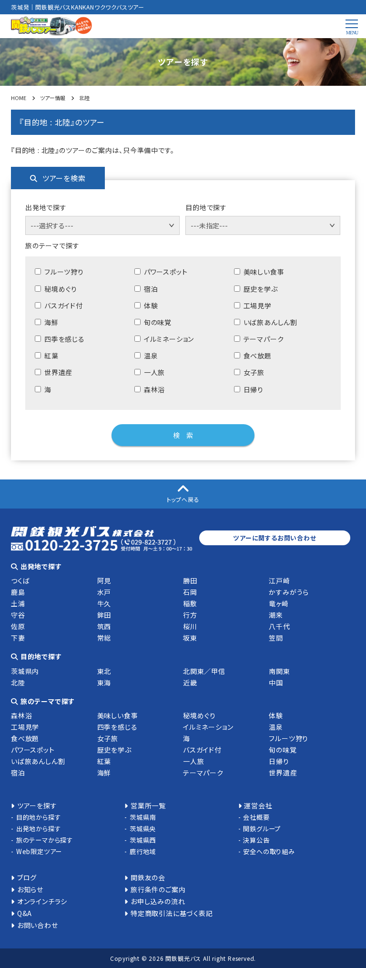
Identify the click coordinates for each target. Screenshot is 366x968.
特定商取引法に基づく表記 (172, 913)
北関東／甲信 (204, 671)
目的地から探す (38, 817)
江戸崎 (279, 580)
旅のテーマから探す (44, 840)
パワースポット (33, 749)
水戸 (104, 592)
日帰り (279, 761)
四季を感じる (117, 727)
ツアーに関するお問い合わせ (274, 537)
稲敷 (190, 603)
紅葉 (104, 761)
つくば (20, 580)
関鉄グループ (262, 828)
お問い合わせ (37, 925)
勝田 (190, 580)
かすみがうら (289, 592)
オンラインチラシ (42, 901)
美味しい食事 (117, 715)
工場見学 (25, 727)
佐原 (18, 626)
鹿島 (18, 592)
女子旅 (107, 738)
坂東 (190, 637)
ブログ (27, 877)
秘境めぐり (199, 715)
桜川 (190, 626)
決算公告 (256, 840)
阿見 (104, 580)
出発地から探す (38, 828)
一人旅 (193, 761)
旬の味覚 (282, 749)
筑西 (104, 626)
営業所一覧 (148, 805)
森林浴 (21, 715)
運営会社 (258, 805)
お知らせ (30, 889)
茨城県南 (143, 817)
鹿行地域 (143, 851)
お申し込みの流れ (158, 901)
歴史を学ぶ (114, 749)
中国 (276, 682)
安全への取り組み (269, 851)
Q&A (24, 913)
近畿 (190, 682)
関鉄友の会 (148, 877)
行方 (190, 615)
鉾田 (104, 615)
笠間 (276, 637)
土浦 (18, 603)
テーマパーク (203, 772)
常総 (104, 637)
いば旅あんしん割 (38, 761)
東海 (104, 682)
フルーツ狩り (288, 738)
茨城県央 (143, 828)
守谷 (18, 615)
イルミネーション (208, 727)
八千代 (279, 626)
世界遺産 (283, 772)
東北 (104, 671)
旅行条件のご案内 (158, 889)
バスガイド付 (202, 749)
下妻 (18, 637)
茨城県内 (25, 671)
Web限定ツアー (39, 851)
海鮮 (104, 772)
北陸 (18, 682)
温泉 (276, 727)
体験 (276, 715)
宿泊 (18, 772)
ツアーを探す (37, 805)
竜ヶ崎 (278, 603)
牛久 (104, 603)
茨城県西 (143, 840)
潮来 (276, 615)
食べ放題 (25, 738)
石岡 (190, 592)
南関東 (279, 671)
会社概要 (256, 817)
